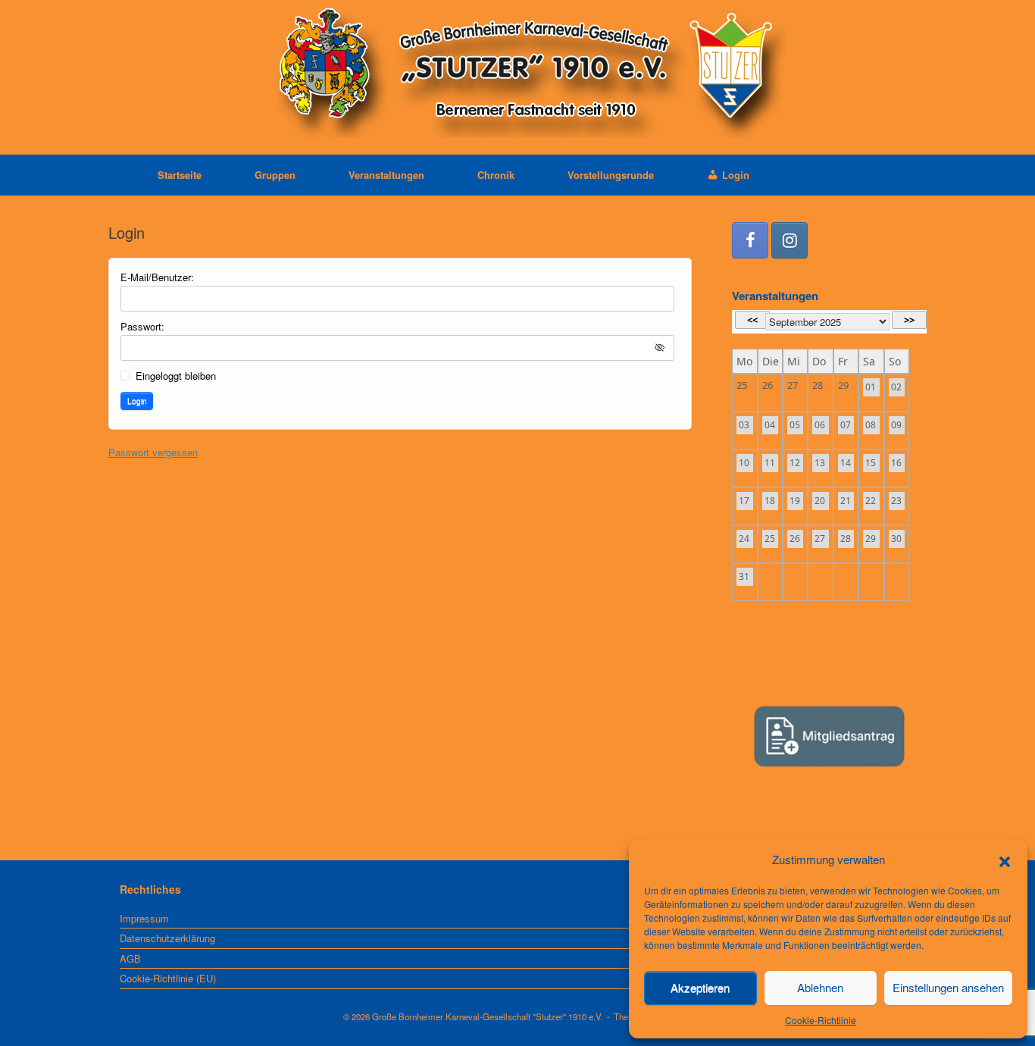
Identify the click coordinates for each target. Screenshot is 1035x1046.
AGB (130, 958)
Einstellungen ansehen (948, 987)
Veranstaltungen (386, 175)
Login (137, 401)
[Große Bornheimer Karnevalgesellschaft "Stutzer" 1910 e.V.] (517, 71)
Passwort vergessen (153, 452)
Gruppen (275, 175)
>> (909, 320)
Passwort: (142, 326)
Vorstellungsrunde (611, 175)
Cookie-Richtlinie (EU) (168, 978)
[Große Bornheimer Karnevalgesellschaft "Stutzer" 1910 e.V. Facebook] (750, 240)
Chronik (495, 175)
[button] (1004, 859)
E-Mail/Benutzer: (157, 277)
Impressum (144, 918)
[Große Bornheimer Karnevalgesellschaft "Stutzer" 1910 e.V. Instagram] (789, 240)
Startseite (180, 175)
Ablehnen (820, 987)
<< (752, 320)
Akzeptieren (700, 987)
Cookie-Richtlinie (820, 1019)
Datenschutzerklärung (167, 938)
